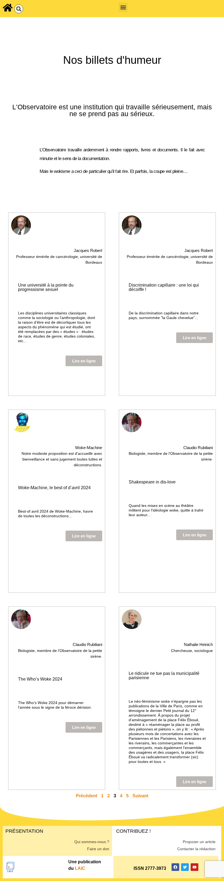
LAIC (80, 868)
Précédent (86, 795)
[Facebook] (175, 867)
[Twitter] (185, 867)
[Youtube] (194, 867)
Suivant (140, 795)
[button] (18, 8)
